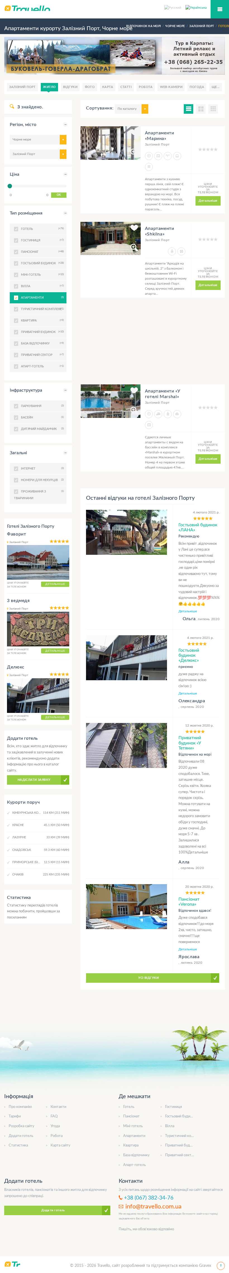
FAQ (54, 1116)
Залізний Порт (22, 87)
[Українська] (196, 7)
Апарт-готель (134, 1165)
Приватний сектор (180, 1155)
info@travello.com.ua (153, 1206)
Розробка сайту (21, 1126)
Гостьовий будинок (180, 1116)
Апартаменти (41, 297)
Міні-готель (133, 1126)
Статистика (18, 1145)
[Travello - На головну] (114, 8)
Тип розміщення (26, 213)
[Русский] (174, 7)
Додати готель (21, 1136)
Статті (126, 87)
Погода (197, 87)
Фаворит (16, 534)
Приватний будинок (181, 1145)
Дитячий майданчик (41, 428)
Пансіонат (131, 1116)
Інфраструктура (26, 390)
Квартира (131, 1145)
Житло (49, 87)
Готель (128, 1107)
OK (59, 195)
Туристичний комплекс (184, 1136)
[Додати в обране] (134, 133)
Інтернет (41, 468)
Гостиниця (173, 1107)
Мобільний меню (220, 9)
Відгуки (70, 87)
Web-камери (171, 87)
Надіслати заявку (34, 779)
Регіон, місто (23, 124)
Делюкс (16, 667)
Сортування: (99, 108)
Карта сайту (60, 1145)
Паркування (41, 406)
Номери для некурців (41, 480)
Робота (145, 87)
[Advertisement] (152, 345)
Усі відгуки (148, 977)
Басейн (41, 417)
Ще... (216, 87)
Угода (55, 1126)
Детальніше (208, 200)
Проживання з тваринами (38, 495)
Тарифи (15, 1116)
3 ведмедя (18, 600)
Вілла (169, 1126)
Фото (90, 87)
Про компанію (20, 1107)
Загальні (18, 453)
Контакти (58, 1107)
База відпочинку (136, 1155)
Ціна (14, 174)
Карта (107, 87)
